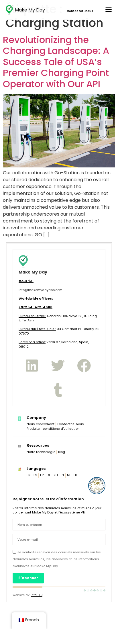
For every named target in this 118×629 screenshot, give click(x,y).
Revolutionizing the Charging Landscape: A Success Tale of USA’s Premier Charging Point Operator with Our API (56, 61)
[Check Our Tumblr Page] (58, 390)
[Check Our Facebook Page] (84, 365)
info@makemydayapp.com (40, 290)
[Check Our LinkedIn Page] (31, 365)
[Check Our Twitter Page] (58, 365)
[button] (108, 9)
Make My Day (30, 10)
